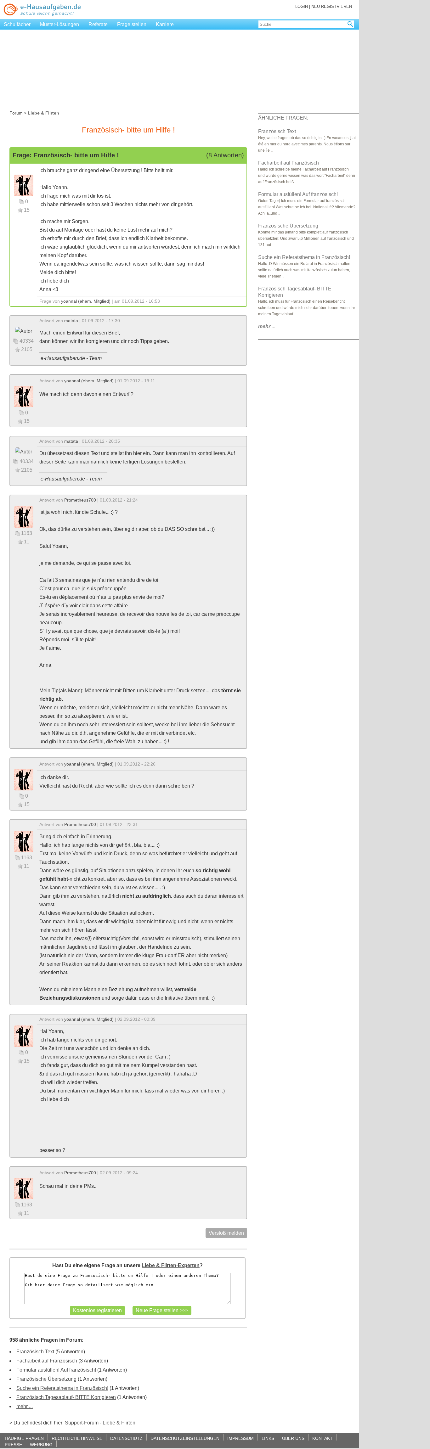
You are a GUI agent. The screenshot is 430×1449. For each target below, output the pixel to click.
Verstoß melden (226, 1233)
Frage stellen (131, 24)
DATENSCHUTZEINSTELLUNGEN (184, 1438)
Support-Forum (82, 1422)
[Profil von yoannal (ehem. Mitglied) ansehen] (23, 185)
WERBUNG (41, 1444)
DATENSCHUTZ (126, 1438)
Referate (98, 24)
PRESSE (13, 1444)
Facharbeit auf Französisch (46, 1360)
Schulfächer (17, 24)
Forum (16, 112)
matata (71, 320)
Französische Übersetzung (46, 1379)
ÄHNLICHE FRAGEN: (283, 118)
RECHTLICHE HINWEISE (77, 1438)
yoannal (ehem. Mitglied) (85, 301)
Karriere (165, 24)
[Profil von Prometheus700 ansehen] (23, 516)
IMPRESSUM (240, 1438)
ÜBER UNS (293, 1438)
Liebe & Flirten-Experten (171, 1265)
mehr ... (24, 1406)
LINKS (268, 1438)
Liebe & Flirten (119, 1422)
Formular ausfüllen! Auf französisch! (56, 1370)
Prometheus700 (80, 500)
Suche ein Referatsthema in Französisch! (62, 1388)
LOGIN (301, 6)
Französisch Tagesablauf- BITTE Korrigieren (66, 1397)
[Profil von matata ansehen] (23, 331)
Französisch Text (35, 1351)
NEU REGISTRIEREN (331, 6)
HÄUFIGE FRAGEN (24, 1438)
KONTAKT (322, 1438)
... (266, 326)
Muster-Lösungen (59, 24)
